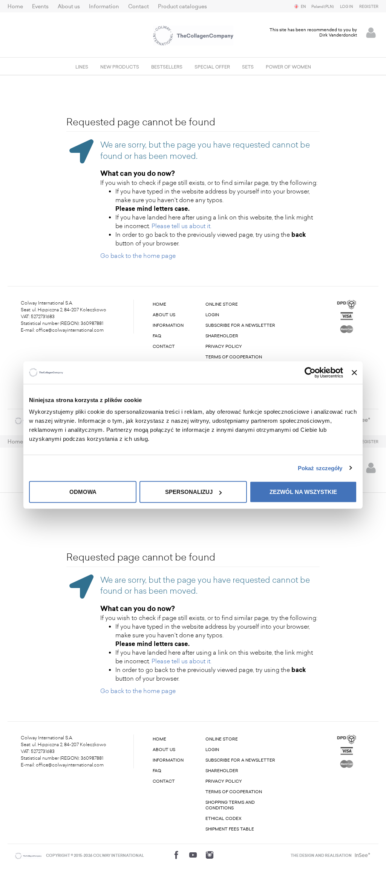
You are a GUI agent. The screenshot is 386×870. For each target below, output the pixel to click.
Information (104, 6)
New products (119, 67)
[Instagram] (209, 854)
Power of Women (288, 67)
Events (40, 6)
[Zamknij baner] (354, 372)
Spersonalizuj (189, 492)
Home (15, 6)
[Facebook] (176, 854)
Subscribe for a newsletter (240, 325)
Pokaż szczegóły (320, 468)
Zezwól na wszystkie (303, 492)
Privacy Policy (223, 346)
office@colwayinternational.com (70, 330)
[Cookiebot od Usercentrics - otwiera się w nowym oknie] (310, 372)
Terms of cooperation (233, 357)
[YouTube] (193, 854)
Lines (81, 67)
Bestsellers (166, 67)
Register (368, 7)
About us (69, 6)
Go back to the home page (138, 255)
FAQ (157, 336)
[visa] (346, 315)
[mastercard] (346, 327)
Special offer (212, 67)
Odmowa (82, 492)
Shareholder (221, 336)
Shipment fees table (229, 829)
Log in (346, 7)
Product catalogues (182, 6)
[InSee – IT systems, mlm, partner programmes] (361, 855)
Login (212, 314)
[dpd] (346, 304)
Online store (221, 304)
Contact (138, 6)
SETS (248, 67)
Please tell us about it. (181, 226)
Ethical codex (223, 818)
